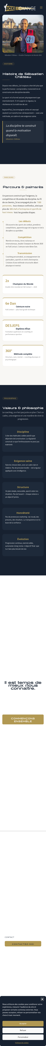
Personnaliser (23, 1037)
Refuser (23, 1030)
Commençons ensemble (23, 719)
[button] (42, 999)
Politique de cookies (22, 1043)
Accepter (23, 1023)
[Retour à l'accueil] (20, 7)
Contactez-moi (23, 943)
